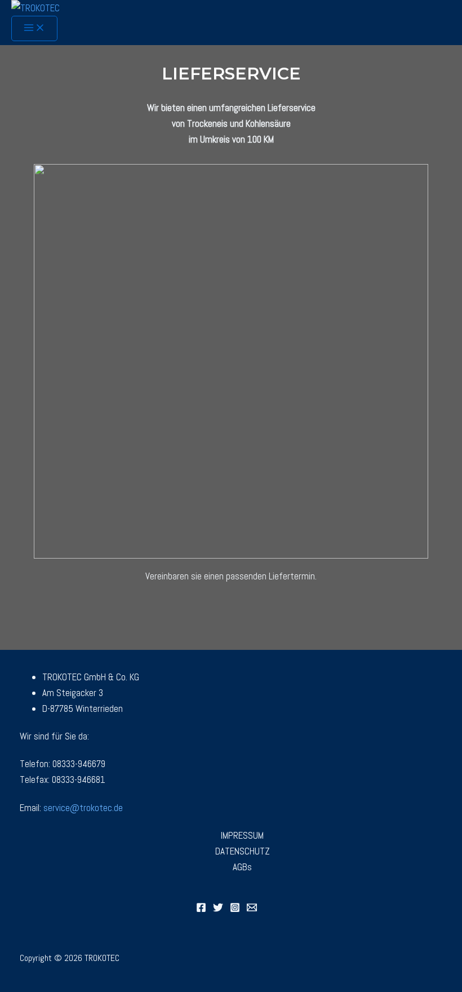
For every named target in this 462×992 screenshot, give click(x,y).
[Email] (252, 909)
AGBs (242, 867)
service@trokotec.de (83, 807)
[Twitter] (218, 909)
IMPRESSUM (242, 835)
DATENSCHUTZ (242, 851)
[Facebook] (201, 909)
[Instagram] (235, 909)
